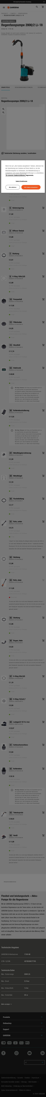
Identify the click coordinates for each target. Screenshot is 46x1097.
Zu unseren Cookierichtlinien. (15, 175)
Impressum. (30, 175)
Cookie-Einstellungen (21, 181)
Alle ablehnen (12, 187)
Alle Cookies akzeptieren (31, 187)
